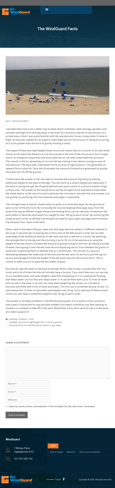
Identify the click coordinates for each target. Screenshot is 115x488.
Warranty (71, 452)
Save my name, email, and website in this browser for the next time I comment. (52, 406)
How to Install (56, 452)
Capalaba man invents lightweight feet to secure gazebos (35, 322)
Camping (13, 319)
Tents (31, 319)
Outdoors (22, 319)
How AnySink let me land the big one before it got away (35, 325)
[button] (46, 9)
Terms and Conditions (89, 452)
